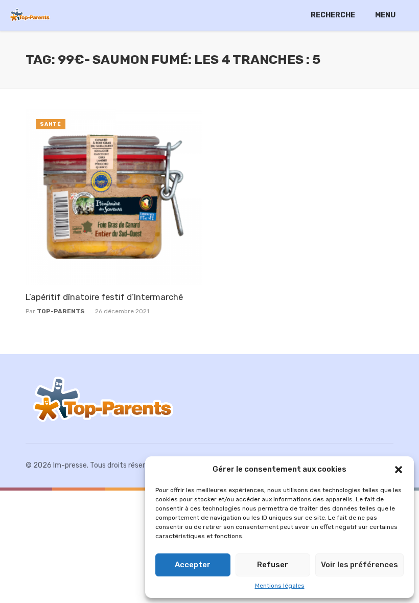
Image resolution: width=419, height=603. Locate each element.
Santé (50, 124)
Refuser (272, 564)
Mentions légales (280, 585)
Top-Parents (61, 311)
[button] (398, 470)
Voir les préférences (359, 564)
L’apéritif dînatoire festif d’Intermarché (104, 297)
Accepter (193, 564)
